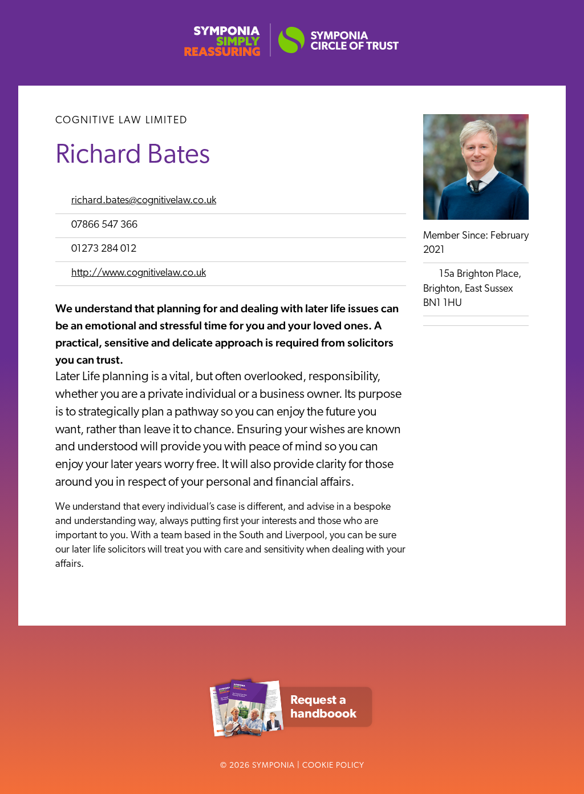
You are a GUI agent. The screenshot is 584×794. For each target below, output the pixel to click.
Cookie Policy (333, 765)
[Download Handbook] (292, 741)
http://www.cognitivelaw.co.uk (138, 273)
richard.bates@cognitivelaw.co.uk (143, 201)
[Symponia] (292, 56)
